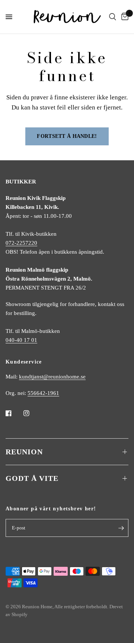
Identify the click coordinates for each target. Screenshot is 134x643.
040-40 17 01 (21, 340)
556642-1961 (43, 393)
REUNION (24, 452)
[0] (123, 17)
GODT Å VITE (32, 478)
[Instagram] (31, 413)
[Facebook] (14, 413)
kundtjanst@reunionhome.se (52, 377)
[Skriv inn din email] (121, 528)
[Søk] (112, 17)
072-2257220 (21, 243)
